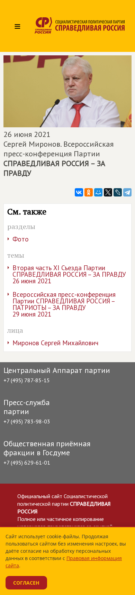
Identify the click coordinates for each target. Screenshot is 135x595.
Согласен (26, 582)
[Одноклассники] (88, 192)
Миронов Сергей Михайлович (55, 343)
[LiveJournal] (118, 192)
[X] (108, 192)
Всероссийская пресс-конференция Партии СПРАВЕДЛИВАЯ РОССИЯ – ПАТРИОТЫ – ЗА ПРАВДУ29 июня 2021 (64, 304)
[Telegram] (127, 192)
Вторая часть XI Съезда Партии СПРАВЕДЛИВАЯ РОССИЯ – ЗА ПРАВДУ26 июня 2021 (69, 274)
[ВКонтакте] (79, 192)
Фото (20, 239)
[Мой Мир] (98, 192)
